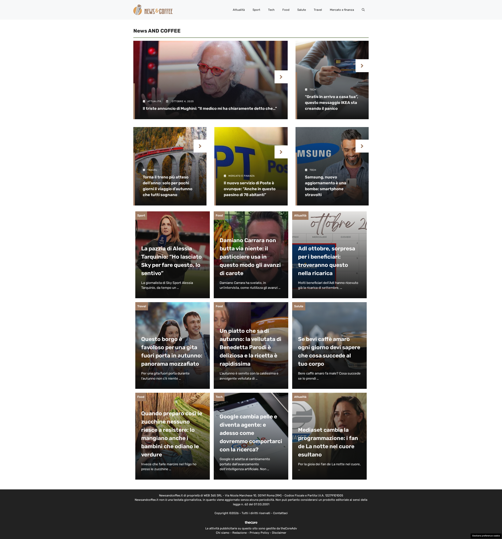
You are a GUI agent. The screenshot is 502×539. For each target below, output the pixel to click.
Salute (301, 10)
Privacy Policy (259, 532)
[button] (363, 10)
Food (285, 10)
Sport (256, 10)
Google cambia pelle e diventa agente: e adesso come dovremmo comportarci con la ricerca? (251, 433)
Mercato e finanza (342, 10)
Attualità (239, 10)
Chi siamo (222, 532)
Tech (271, 10)
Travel (318, 10)
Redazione (239, 532)
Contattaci (280, 513)
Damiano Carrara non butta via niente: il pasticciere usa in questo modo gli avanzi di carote (250, 256)
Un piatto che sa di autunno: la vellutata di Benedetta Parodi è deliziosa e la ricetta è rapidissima (250, 347)
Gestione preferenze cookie (486, 535)
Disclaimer (279, 532)
